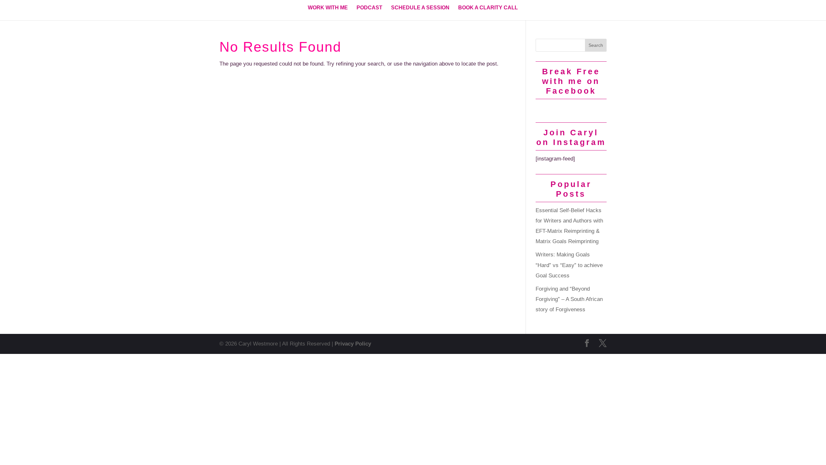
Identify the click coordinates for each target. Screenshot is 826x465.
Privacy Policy (353, 344)
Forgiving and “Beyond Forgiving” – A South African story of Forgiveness (569, 299)
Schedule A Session (420, 7)
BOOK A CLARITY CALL (488, 7)
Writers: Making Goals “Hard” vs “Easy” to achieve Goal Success (569, 265)
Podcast (369, 7)
